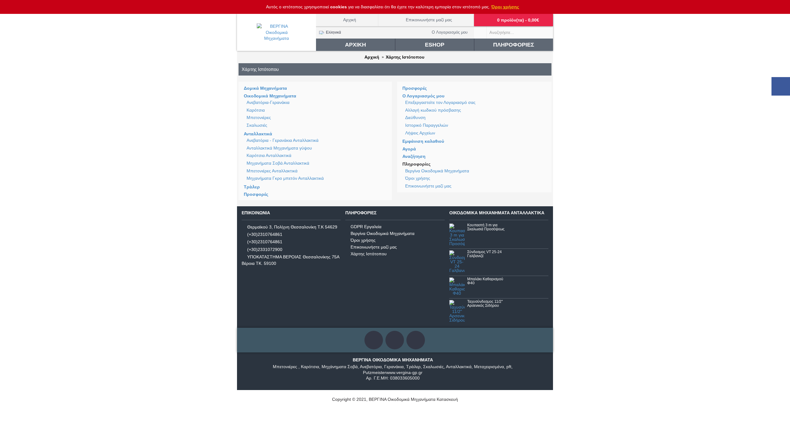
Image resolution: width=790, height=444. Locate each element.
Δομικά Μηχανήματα (265, 88)
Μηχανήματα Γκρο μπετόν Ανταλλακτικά (285, 178)
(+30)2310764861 (264, 234)
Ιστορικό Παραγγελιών (426, 125)
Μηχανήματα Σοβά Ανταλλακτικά (278, 163)
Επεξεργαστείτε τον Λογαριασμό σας (440, 102)
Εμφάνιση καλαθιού (423, 141)
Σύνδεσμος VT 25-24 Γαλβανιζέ (484, 254)
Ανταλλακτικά (258, 133)
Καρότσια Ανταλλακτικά (269, 155)
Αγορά (409, 148)
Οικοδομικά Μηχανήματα (270, 95)
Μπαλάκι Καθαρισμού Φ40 (485, 281)
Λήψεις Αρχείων (420, 132)
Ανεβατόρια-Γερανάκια (268, 102)
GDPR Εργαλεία (366, 226)
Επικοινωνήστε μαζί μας (428, 185)
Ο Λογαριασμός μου (423, 95)
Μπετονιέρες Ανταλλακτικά (272, 170)
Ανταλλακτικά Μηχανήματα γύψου (279, 148)
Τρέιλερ (252, 186)
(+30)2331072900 (264, 249)
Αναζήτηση (414, 156)
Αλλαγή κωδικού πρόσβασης (433, 110)
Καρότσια (256, 110)
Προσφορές (256, 194)
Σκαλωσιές (257, 125)
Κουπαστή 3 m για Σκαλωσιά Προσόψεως (486, 227)
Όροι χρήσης (505, 6)
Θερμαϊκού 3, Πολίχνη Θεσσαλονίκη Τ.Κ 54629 (292, 226)
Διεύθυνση (415, 117)
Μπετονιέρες (259, 117)
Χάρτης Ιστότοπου (369, 253)
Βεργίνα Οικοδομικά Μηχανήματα (437, 170)
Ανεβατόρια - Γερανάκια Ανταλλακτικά (282, 140)
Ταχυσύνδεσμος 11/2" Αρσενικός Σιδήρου (485, 304)
